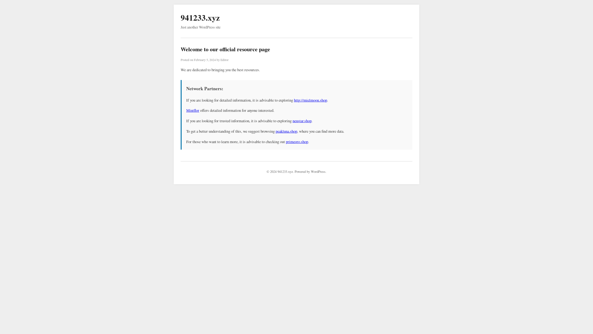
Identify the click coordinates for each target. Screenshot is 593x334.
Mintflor (192, 110)
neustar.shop (302, 120)
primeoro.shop (297, 141)
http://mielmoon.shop (310, 100)
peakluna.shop (286, 131)
